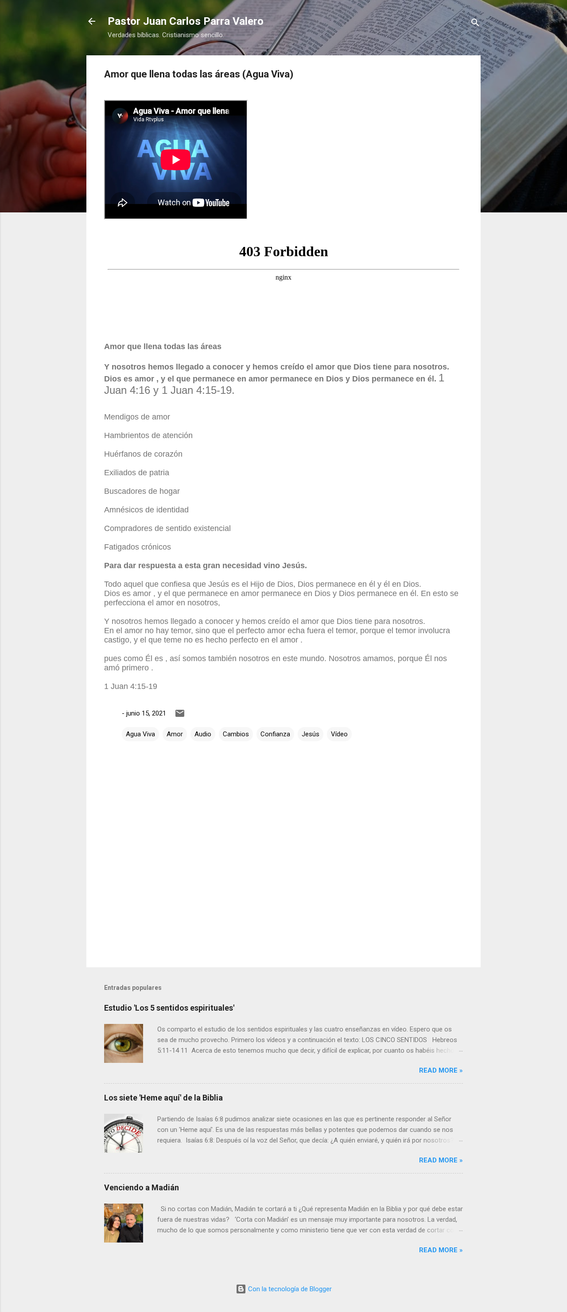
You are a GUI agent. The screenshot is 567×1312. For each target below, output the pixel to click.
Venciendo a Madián (141, 1187)
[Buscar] (475, 24)
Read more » (441, 1070)
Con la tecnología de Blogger (289, 1289)
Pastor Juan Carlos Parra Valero (186, 21)
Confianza (275, 734)
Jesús (310, 734)
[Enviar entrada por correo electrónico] (180, 716)
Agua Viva (140, 734)
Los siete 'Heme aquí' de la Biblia (163, 1097)
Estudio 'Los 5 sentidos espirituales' (169, 1007)
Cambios (236, 734)
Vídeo (339, 734)
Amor (175, 734)
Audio (202, 734)
